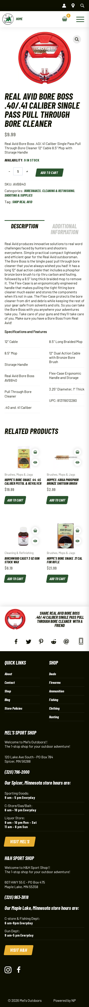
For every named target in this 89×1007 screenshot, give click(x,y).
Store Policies (13, 708)
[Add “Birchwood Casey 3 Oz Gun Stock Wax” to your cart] (35, 530)
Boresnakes (32, 190)
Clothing (54, 708)
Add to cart (49, 172)
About (8, 674)
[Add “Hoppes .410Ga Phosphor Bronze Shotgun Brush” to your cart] (77, 451)
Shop (8, 691)
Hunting (54, 717)
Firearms (54, 682)
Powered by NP (64, 1000)
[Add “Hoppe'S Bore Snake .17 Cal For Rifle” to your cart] (77, 530)
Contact (10, 682)
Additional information (64, 228)
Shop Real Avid (22, 202)
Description (24, 225)
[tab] (24, 229)
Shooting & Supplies (18, 195)
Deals (52, 674)
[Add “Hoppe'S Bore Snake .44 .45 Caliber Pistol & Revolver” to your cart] (35, 451)
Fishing (53, 699)
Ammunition (56, 691)
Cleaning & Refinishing (58, 190)
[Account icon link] (64, 6)
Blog (7, 699)
